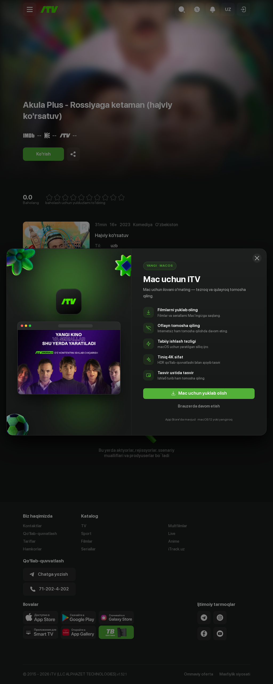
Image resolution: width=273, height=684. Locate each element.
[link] (199, 393)
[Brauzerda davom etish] (257, 258)
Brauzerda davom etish (199, 406)
